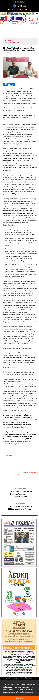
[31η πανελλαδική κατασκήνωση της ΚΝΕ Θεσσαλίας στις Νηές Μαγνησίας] (20, 67)
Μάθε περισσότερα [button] (26, 692)
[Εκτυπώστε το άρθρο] (24, 472)
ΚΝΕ (18, 42)
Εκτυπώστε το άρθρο (31, 472)
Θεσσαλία (12, 42)
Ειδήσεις (8, 40)
